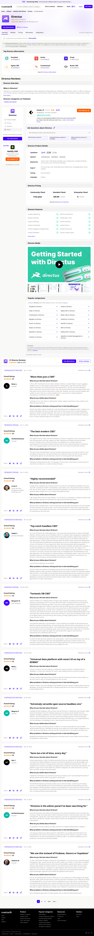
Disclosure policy (14, 46)
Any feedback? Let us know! (12, 164)
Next (49, 901)
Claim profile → (33, 38)
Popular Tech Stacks (25, 918)
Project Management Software (46, 916)
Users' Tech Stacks (25, 920)
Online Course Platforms (45, 924)
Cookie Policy (4, 933)
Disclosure (34, 933)
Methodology (23, 46)
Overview (5, 32)
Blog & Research (61, 914)
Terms (11, 933)
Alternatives (29, 32)
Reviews (12, 32)
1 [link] (38, 901)
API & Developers (61, 920)
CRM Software (42, 914)
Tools (58, 918)
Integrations (40, 32)
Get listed (88, 6)
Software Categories (25, 914)
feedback (35, 350)
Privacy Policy (18, 933)
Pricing (20, 32)
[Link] (20, 416)
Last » (54, 901)
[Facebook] (92, 933)
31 (23, 22)
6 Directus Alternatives (49, 72)
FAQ (2, 919)
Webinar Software (43, 920)
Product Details (11, 120)
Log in (81, 6)
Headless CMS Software (10, 102)
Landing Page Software (44, 922)
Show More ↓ (7, 95)
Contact (3, 917)
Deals (71, 6)
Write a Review (50, 6)
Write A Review (24, 922)
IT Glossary (60, 916)
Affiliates (3, 921)
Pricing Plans (62, 202)
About (2, 915)
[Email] (17, 416)
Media (9, 129)
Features (9, 126)
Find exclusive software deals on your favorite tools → (55, 2)
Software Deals (24, 916)
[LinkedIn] (13, 416)
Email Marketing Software (45, 918)
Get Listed (78, 914)
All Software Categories (45, 926)
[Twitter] (9, 416)
